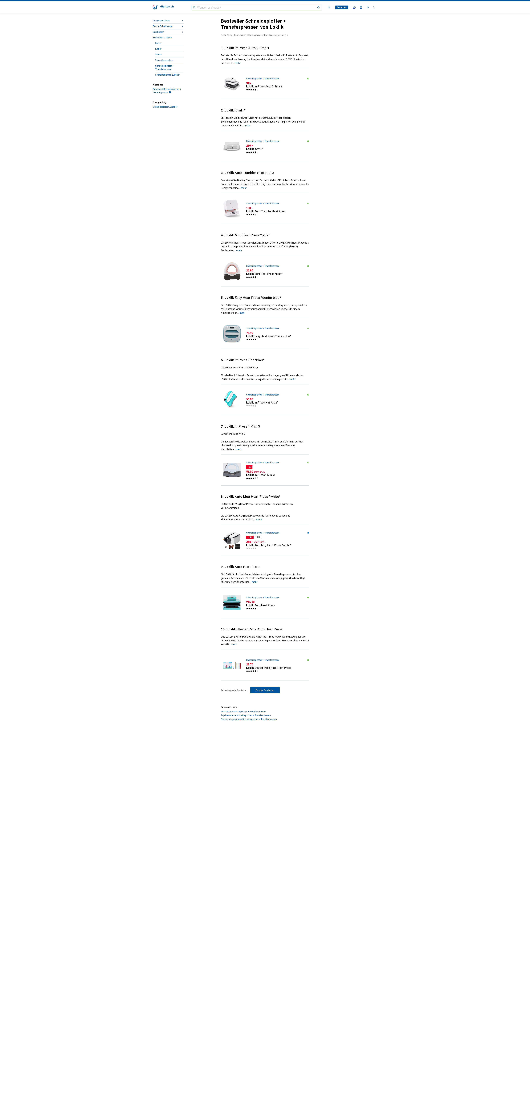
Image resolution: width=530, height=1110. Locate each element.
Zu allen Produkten (265, 690)
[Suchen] (194, 7)
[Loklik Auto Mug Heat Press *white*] (265, 540)
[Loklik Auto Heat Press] (265, 602)
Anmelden (342, 7)
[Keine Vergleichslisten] (361, 7)
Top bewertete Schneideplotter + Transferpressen (246, 715)
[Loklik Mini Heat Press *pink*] (265, 271)
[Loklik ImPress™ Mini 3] (265, 470)
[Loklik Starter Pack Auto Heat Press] (265, 665)
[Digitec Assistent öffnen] (354, 7)
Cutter (158, 43)
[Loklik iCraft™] (265, 146)
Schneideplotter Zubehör (167, 74)
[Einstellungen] (329, 7)
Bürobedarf (158, 32)
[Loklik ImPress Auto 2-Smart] (265, 83)
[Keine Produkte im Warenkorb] (374, 7)
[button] (287, 35)
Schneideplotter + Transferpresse (164, 67)
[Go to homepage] (163, 7)
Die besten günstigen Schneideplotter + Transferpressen (249, 719)
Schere (158, 54)
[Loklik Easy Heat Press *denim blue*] (265, 333)
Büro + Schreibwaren (163, 26)
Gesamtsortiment (161, 20)
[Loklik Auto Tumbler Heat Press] (265, 208)
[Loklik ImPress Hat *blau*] (265, 399)
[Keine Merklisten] (367, 7)
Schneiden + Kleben (162, 37)
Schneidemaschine (164, 60)
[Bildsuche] (318, 7)
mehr (238, 63)
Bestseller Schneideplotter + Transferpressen (243, 711)
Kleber (158, 49)
